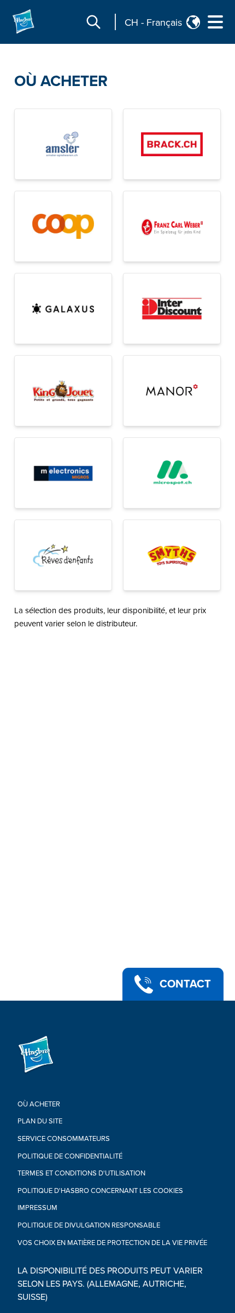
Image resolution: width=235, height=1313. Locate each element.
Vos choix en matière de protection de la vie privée (112, 1242)
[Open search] (93, 22)
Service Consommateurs (63, 1138)
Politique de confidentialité (69, 1156)
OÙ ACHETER (61, 81)
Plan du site (39, 1121)
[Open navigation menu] (215, 22)
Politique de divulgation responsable (88, 1225)
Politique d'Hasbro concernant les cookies (100, 1190)
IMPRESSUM (37, 1207)
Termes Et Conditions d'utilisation (81, 1173)
